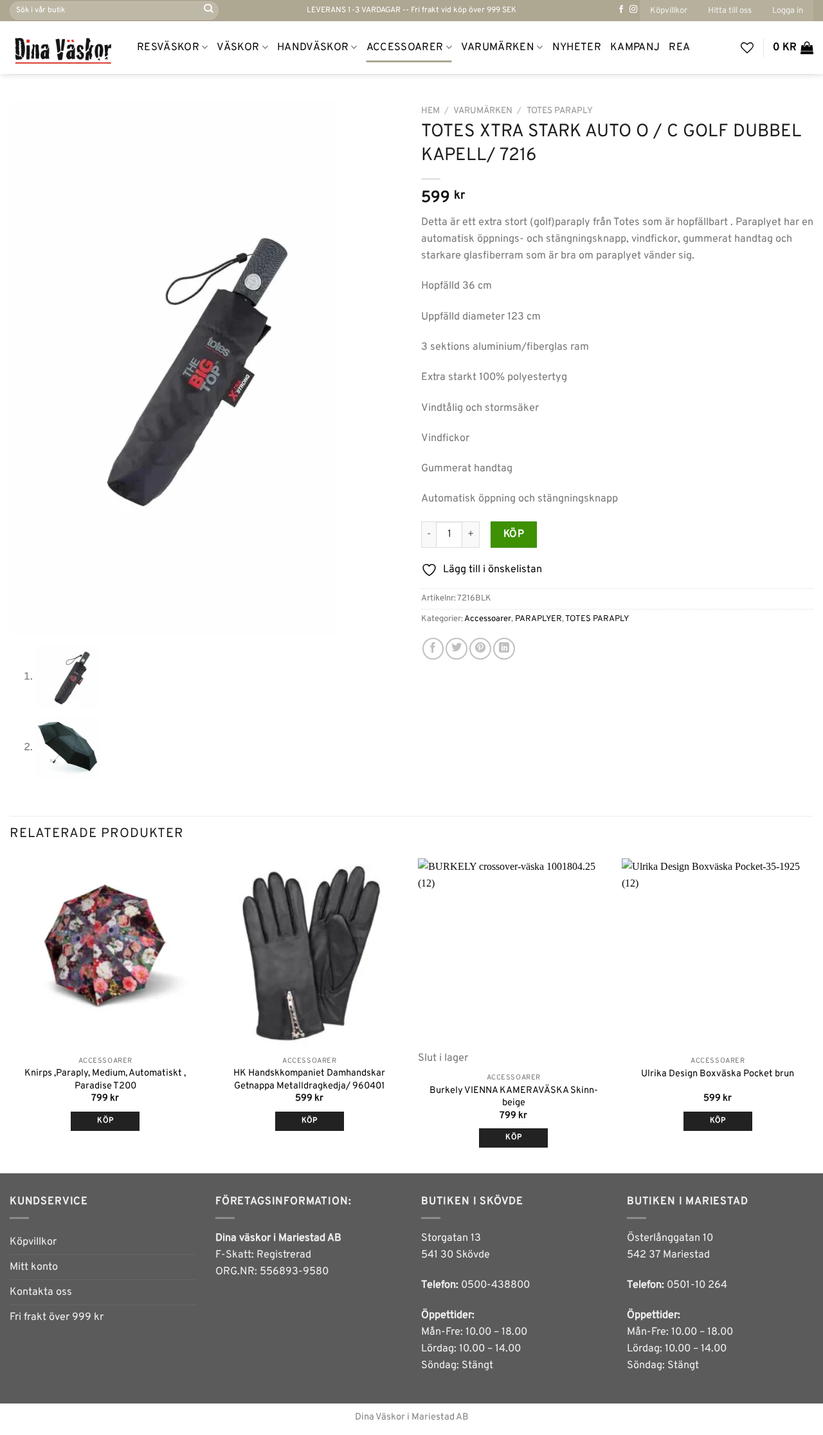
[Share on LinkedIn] (504, 649)
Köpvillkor (668, 10)
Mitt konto (34, 1267)
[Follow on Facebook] (621, 9)
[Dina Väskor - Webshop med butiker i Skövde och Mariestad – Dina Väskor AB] (64, 47)
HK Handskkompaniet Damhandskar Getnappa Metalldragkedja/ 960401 (309, 1079)
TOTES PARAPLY (560, 110)
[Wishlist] (747, 47)
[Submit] (208, 11)
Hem (430, 110)
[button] (787, 10)
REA (679, 47)
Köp (513, 534)
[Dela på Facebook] (433, 649)
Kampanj (635, 47)
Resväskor (168, 47)
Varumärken (497, 47)
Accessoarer (405, 47)
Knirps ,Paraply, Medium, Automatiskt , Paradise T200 (105, 1079)
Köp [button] (105, 1121)
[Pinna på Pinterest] (480, 649)
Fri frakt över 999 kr (57, 1317)
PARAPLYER (538, 618)
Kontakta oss (41, 1292)
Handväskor (312, 47)
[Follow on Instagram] (633, 9)
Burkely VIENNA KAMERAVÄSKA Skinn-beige (514, 1097)
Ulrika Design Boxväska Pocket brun (717, 1074)
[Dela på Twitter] (456, 649)
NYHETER (576, 47)
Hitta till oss (730, 10)
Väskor (238, 47)
